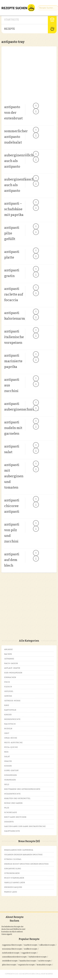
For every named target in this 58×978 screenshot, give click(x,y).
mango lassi (10, 892)
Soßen (8, 766)
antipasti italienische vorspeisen (14, 337)
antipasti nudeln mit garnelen (13, 428)
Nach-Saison (11, 663)
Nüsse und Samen (13, 803)
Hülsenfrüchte (12, 794)
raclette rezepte (44, 961)
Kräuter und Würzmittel (17, 798)
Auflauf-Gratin (12, 668)
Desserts (9, 822)
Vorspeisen (10, 780)
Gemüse (8, 696)
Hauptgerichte (12, 831)
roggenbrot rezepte (28, 953)
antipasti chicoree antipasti (11, 506)
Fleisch (8, 687)
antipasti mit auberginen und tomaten (13, 476)
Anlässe (8, 649)
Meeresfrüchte (12, 719)
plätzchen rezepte (9, 965)
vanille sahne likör (14, 882)
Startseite (11, 19)
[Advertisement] (29, 75)
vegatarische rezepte (26, 965)
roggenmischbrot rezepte (12, 945)
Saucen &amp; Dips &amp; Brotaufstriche (25, 826)
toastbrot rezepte (30, 945)
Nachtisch (10, 724)
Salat (7, 756)
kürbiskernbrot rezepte (38, 957)
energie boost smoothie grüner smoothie (26, 864)
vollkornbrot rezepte (47, 945)
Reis (6, 752)
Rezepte (9, 28)
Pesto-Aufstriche (13, 742)
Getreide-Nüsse (12, 701)
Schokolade (10, 812)
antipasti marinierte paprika (13, 361)
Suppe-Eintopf (11, 770)
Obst (6, 733)
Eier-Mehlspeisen (13, 673)
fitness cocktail (12, 859)
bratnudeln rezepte (44, 965)
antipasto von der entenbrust (13, 112)
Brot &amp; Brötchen (15, 817)
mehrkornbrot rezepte (10, 953)
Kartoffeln (10, 710)
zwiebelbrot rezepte (10, 961)
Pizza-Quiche (11, 747)
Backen (8, 654)
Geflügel (8, 691)
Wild (6, 784)
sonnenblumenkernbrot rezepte (14, 957)
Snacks (8, 761)
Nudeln (8, 729)
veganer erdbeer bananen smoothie (23, 855)
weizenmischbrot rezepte (12, 949)
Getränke (9, 659)
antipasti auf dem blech (11, 559)
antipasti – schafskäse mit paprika (14, 209)
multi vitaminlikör (14, 878)
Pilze (6, 808)
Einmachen (10, 677)
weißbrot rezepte (30, 949)
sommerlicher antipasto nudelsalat (16, 136)
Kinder (8, 715)
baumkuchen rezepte (28, 961)
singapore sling (12, 868)
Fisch (7, 682)
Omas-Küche (10, 738)
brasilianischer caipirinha (18, 850)
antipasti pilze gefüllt (11, 233)
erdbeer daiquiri (13, 887)
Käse (6, 705)
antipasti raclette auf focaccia (13, 294)
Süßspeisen (10, 775)
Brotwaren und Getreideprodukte (22, 789)
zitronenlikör (12, 873)
